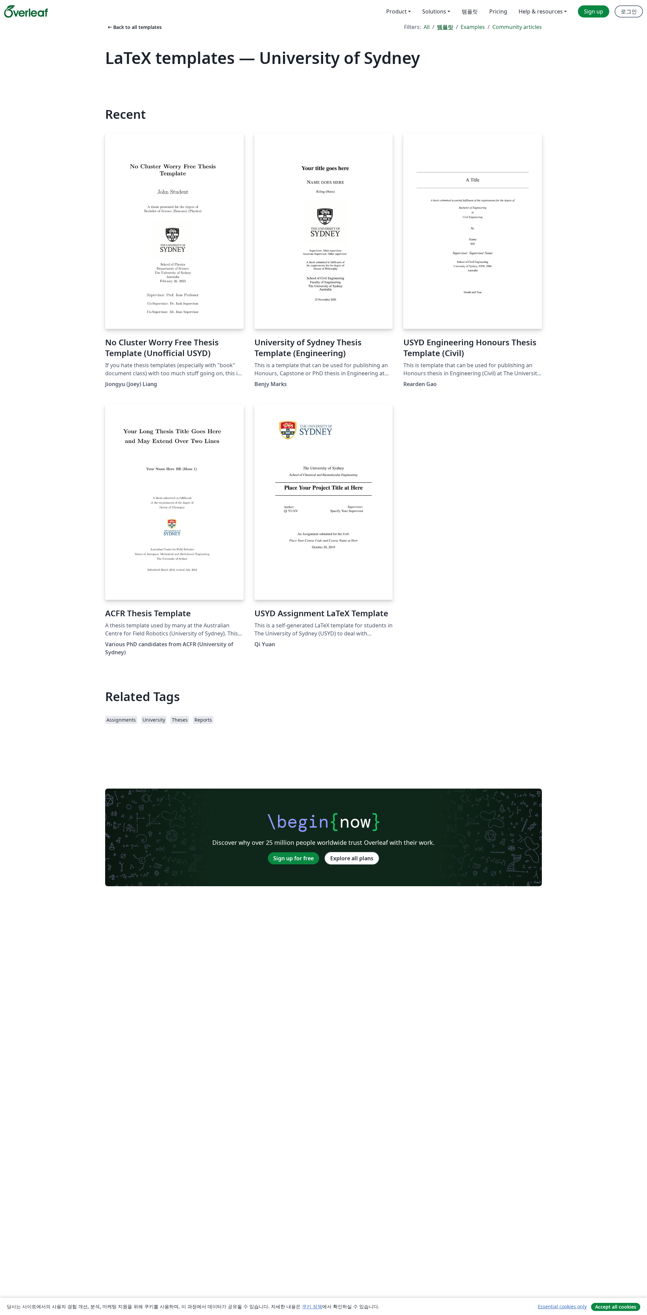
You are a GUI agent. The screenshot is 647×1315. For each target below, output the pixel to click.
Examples (473, 27)
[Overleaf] (26, 11)
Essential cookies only (562, 1306)
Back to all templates (134, 27)
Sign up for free (293, 858)
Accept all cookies (615, 1307)
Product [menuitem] (396, 11)
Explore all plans (351, 858)
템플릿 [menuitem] (470, 11)
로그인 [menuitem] (629, 11)
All (427, 27)
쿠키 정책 (312, 1306)
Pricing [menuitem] (498, 11)
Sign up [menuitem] (593, 11)
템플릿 (445, 27)
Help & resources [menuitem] (541, 11)
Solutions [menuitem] (434, 11)
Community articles (517, 27)
